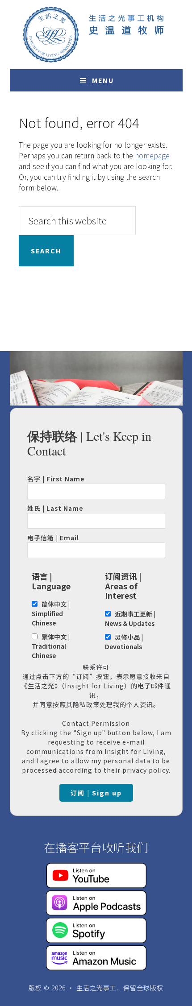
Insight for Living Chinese (96, 34)
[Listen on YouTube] (96, 885)
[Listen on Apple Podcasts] (96, 912)
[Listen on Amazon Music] (96, 967)
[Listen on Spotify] (96, 940)
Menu (103, 80)
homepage (152, 155)
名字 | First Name (55, 478)
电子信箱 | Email (53, 537)
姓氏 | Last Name (55, 508)
